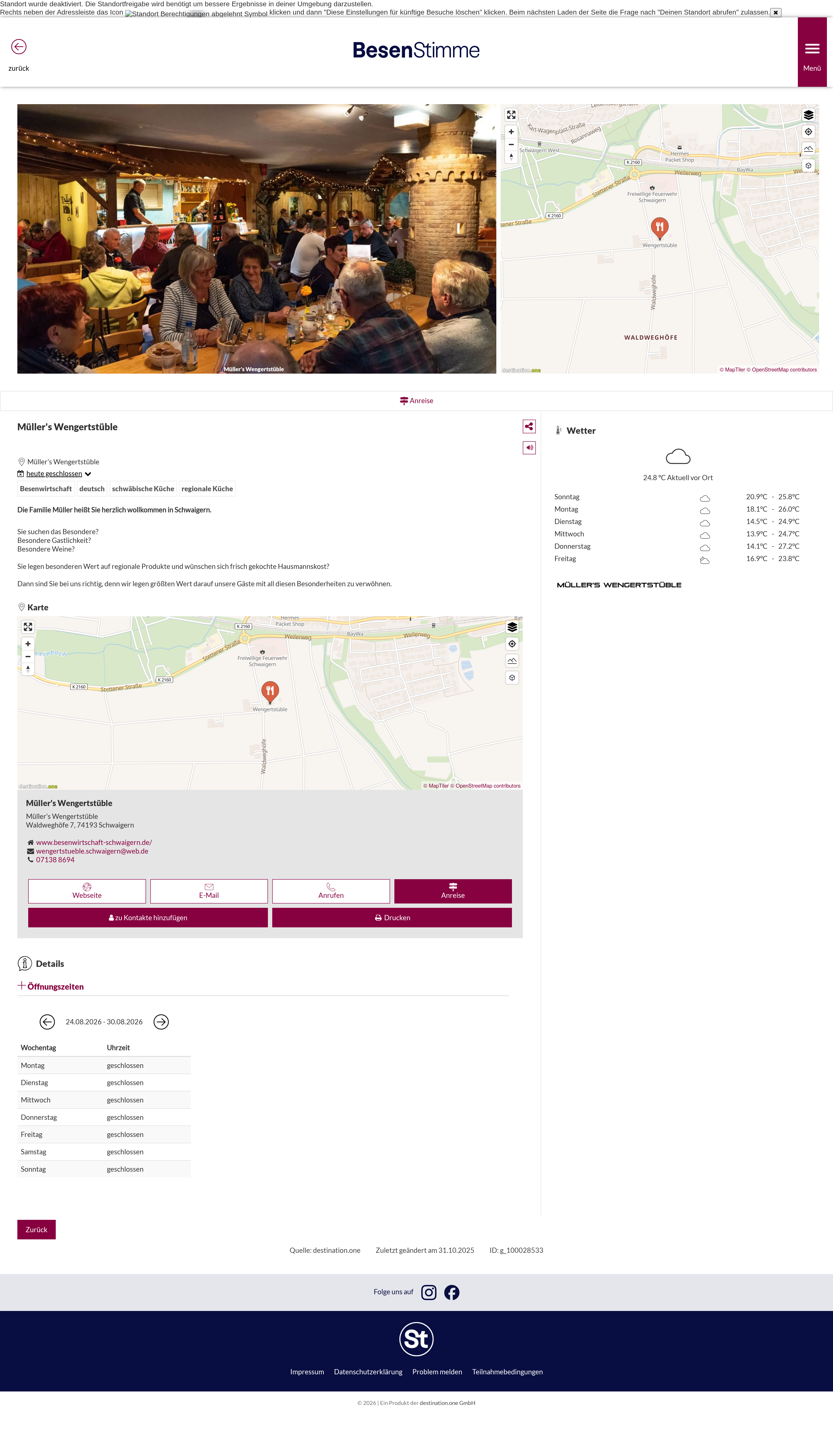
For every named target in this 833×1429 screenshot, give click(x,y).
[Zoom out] (511, 144)
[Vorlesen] (526, 446)
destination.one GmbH (448, 1402)
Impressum (307, 1371)
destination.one (337, 1250)
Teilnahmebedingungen (507, 1371)
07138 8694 (55, 859)
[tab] (263, 986)
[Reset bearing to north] (511, 157)
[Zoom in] (511, 131)
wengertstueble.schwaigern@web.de (92, 851)
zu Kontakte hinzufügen (150, 917)
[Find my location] (808, 131)
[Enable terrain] (808, 148)
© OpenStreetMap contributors (782, 369)
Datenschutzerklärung (368, 1371)
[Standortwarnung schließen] (776, 12)
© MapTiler (732, 369)
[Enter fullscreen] (511, 114)
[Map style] (808, 114)
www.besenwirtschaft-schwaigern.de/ (94, 842)
